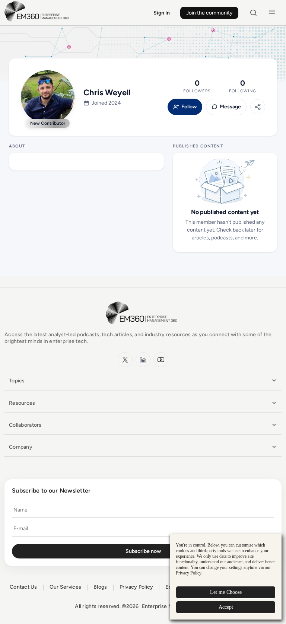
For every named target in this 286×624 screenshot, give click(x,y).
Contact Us (23, 587)
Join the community (209, 13)
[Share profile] (257, 106)
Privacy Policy (136, 587)
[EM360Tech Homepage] (143, 328)
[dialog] (226, 577)
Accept (226, 607)
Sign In (161, 13)
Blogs (100, 587)
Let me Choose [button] (226, 592)
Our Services (65, 587)
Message (230, 106)
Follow (189, 106)
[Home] (38, 20)
